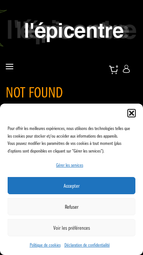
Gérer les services (69, 165)
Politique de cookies (45, 245)
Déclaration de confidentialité (87, 245)
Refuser (72, 206)
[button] (131, 113)
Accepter (72, 185)
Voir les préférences (71, 227)
